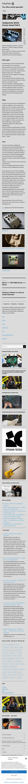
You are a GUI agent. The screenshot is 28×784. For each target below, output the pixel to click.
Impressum (21, 782)
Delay (11, 647)
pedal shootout (7, 669)
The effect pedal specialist (12, 7)
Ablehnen (14, 775)
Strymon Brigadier (6, 270)
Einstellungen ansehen (14, 779)
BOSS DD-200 (5, 230)
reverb (4, 672)
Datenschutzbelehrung (14, 782)
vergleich (12, 677)
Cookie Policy (6, 782)
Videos (4, 320)
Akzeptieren (14, 771)
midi (22, 658)
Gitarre (15, 655)
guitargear (11, 658)
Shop (3, 324)
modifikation (18, 661)
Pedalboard (6, 666)
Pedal (22, 664)
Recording (15, 669)
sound (19, 672)
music (11, 664)
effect (12, 650)
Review (9, 672)
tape (15, 675)
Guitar (20, 655)
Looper (17, 658)
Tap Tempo (20, 675)
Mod (4, 661)
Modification (10, 661)
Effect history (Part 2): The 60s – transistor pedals (13, 248)
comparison (6, 647)
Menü (4, 10)
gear (4, 655)
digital (21, 647)
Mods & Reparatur (6, 734)
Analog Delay (11, 644)
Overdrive (17, 664)
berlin (17, 644)
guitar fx (5, 658)
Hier (3, 207)
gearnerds (9, 655)
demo (16, 647)
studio (10, 675)
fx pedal (19, 653)
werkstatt (18, 677)
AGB (3, 331)
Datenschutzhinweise (7, 335)
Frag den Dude (6, 745)
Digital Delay (6, 650)
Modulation (6, 664)
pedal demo (13, 666)
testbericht (6, 677)
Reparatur (21, 669)
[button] (26, 758)
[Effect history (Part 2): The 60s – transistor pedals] (13, 240)
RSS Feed (6, 530)
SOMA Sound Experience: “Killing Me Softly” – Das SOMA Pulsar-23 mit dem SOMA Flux (13, 520)
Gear (3, 316)
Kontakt (4, 338)
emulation (5, 653)
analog (4, 644)
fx (15, 653)
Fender (11, 653)
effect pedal (18, 650)
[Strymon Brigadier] (13, 260)
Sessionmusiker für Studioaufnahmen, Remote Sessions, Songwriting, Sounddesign (14, 741)
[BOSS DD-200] (13, 220)
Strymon (5, 675)
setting (15, 672)
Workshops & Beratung (8, 737)
